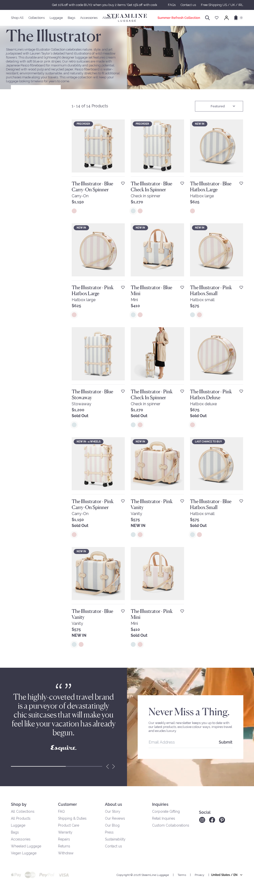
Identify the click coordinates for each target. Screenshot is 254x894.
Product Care (68, 825)
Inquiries (160, 804)
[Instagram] (202, 820)
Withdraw (65, 853)
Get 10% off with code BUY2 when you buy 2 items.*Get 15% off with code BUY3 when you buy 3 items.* (127, 5)
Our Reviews (115, 818)
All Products (21, 818)
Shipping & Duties (72, 818)
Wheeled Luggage (26, 846)
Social (205, 812)
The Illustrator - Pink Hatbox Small (211, 290)
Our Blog (112, 825)
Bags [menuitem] (71, 18)
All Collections (22, 811)
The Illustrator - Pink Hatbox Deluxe (211, 395)
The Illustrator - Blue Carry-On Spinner (92, 187)
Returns (64, 846)
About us (113, 804)
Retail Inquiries (163, 818)
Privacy (199, 875)
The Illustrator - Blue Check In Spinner (151, 187)
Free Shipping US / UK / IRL (222, 5)
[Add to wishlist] (123, 183)
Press (109, 832)
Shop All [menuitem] (17, 18)
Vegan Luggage (23, 853)
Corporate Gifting (166, 811)
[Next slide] (113, 766)
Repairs (64, 839)
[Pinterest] (222, 820)
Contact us (188, 5)
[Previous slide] (107, 766)
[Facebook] (212, 820)
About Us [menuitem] (109, 18)
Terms (182, 875)
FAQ (61, 811)
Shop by (19, 804)
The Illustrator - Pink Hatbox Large (93, 290)
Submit (225, 742)
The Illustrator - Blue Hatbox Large (210, 187)
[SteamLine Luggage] (127, 18)
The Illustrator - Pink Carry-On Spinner (93, 504)
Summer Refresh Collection (179, 18)
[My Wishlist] (217, 18)
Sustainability (115, 839)
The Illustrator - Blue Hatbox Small (210, 504)
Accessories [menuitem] (88, 18)
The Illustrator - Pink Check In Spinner (152, 395)
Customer (67, 804)
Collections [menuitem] (37, 18)
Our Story (112, 811)
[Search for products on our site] (207, 17)
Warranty (65, 832)
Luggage (18, 825)
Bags (15, 832)
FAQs (172, 5)
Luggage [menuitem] (56, 18)
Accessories (21, 839)
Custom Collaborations (170, 825)
